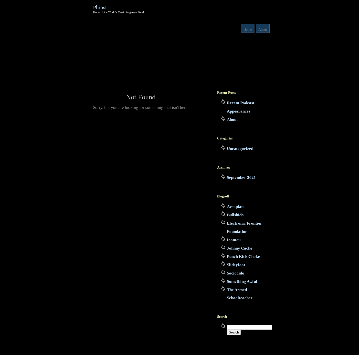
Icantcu (234, 240)
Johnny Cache (239, 248)
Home (247, 29)
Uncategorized (240, 148)
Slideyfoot (236, 265)
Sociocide (235, 273)
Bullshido (235, 215)
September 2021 (241, 177)
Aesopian (235, 206)
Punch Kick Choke (243, 256)
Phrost (100, 7)
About (262, 29)
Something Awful (242, 281)
